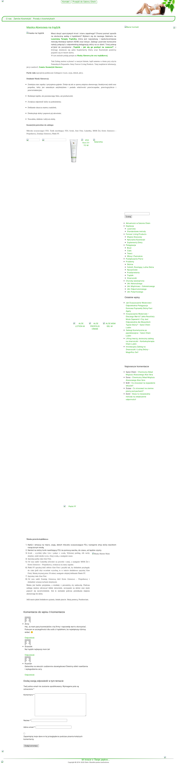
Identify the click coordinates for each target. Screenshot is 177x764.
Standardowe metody (136, 231)
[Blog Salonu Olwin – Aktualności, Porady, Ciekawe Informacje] (29, 1)
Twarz (129, 253)
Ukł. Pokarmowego (135, 292)
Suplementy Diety (134, 242)
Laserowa (131, 229)
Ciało (129, 250)
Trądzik (130, 275)
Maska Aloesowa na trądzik (43, 27)
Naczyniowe (132, 270)
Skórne (130, 264)
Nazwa (27, 720)
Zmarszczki (132, 278)
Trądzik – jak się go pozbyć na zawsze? (93, 47)
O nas (9, 18)
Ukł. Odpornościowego (137, 289)
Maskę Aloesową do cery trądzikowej (92, 56)
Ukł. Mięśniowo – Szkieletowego (141, 286)
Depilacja (130, 226)
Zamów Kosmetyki (22, 18)
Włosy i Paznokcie (135, 256)
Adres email (29, 727)
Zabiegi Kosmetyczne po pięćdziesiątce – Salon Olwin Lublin (138, 333)
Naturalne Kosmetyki (136, 240)
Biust (129, 248)
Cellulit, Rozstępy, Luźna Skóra (140, 267)
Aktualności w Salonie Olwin (138, 223)
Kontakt (65, 1)
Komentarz (28, 695)
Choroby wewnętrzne (135, 281)
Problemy (130, 261)
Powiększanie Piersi (134, 259)
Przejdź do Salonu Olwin (84, 1)
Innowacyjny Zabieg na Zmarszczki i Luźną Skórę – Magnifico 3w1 (137, 349)
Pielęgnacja (131, 245)
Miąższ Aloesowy (134, 237)
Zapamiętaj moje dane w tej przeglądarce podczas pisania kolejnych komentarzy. (52, 737)
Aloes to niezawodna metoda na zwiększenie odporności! (138, 397)
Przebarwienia (133, 272)
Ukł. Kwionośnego (134, 283)
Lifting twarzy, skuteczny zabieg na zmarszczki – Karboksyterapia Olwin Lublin (140, 341)
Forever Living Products (136, 234)
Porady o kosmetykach (44, 18)
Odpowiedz (29, 638)
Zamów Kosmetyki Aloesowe (50, 67)
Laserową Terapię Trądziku (64, 39)
